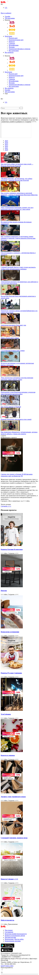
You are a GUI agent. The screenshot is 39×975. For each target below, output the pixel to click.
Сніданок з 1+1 (6, 506)
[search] (1, 97)
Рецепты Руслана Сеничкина (11, 673)
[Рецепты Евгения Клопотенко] (19, 529)
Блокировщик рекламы (13, 941)
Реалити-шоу (13, 38)
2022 (6, 146)
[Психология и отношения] (19, 612)
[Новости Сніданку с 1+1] (19, 859)
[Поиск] (21, 108)
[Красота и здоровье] (19, 735)
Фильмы (12, 47)
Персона (4, 590)
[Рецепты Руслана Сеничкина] (19, 653)
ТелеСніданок (6, 714)
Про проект (9, 930)
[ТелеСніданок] (19, 694)
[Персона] (19, 571)
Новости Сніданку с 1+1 (9, 879)
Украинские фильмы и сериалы (19, 49)
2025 (6, 141)
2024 (6, 142)
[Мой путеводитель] (19, 900)
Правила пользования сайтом (15, 935)
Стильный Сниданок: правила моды (14, 838)
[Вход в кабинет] (1, 11)
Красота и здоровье (8, 755)
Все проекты (9, 52)
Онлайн (7, 16)
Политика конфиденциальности (16, 934)
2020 (6, 150)
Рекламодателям (10, 937)
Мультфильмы (13, 45)
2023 (6, 144)
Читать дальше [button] (6, 504)
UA (6, 7)
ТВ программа (10, 18)
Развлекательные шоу (16, 40)
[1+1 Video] (7, 2)
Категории (8, 36)
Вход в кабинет (6, 13)
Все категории (14, 50)
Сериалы (12, 43)
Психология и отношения (10, 632)
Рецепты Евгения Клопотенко (12, 549)
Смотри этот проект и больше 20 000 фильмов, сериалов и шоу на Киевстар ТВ (17, 475)
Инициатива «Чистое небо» (14, 939)
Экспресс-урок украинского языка (13, 797)
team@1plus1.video (7, 966)
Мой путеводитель (7, 920)
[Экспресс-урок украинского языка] (19, 777)
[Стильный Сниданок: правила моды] (19, 818)
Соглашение (9, 932)
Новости (12, 41)
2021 (6, 148)
